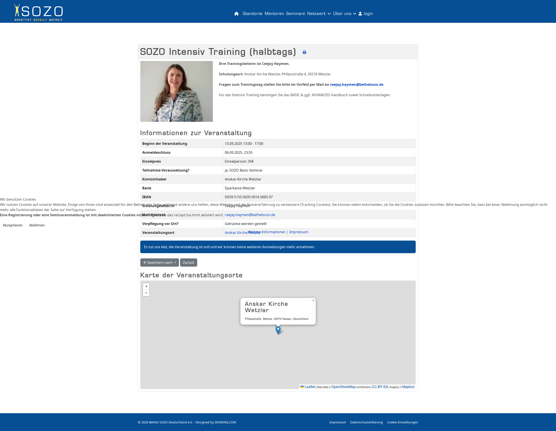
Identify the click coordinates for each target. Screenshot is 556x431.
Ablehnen (37, 225)
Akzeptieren (13, 225)
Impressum (298, 232)
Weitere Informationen (267, 232)
